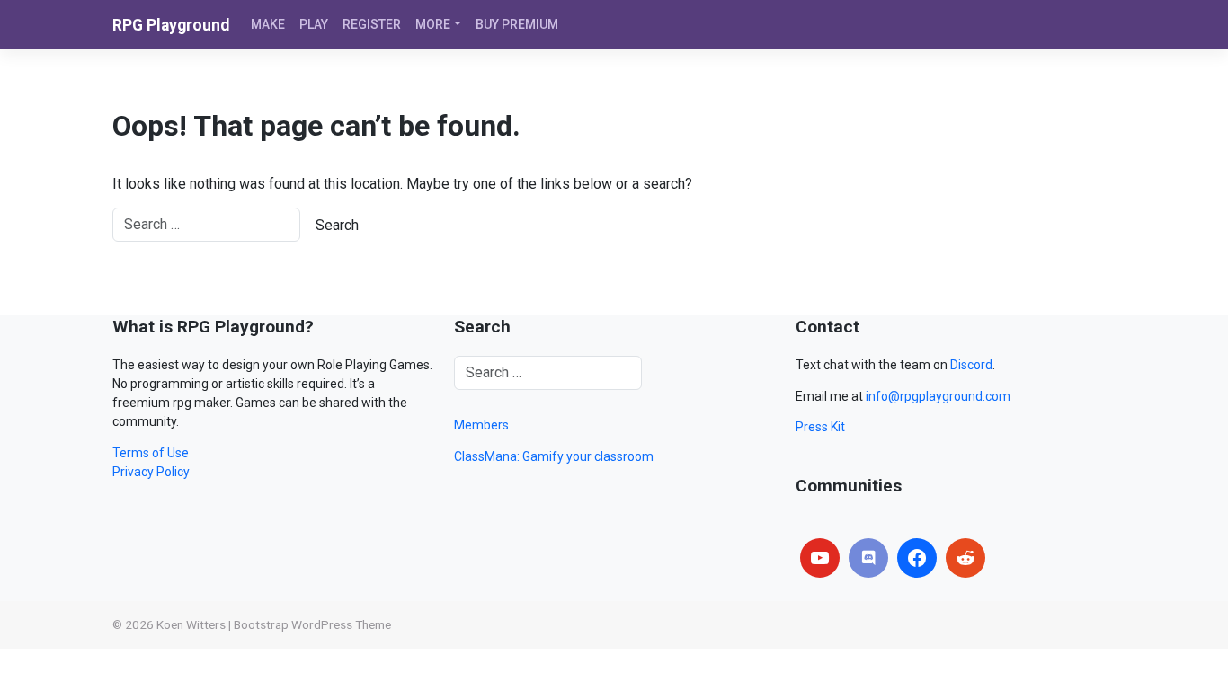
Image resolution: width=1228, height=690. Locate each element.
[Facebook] (917, 558)
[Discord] (868, 558)
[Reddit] (965, 558)
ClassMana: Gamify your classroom (554, 456)
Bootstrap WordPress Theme (312, 624)
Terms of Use (150, 453)
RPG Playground (170, 25)
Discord (971, 365)
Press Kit (820, 427)
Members (481, 425)
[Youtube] (820, 558)
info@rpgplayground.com (938, 396)
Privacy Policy (151, 471)
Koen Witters (191, 624)
